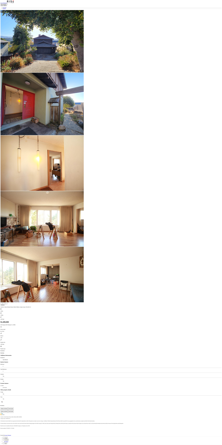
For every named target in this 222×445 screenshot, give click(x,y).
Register (5, 5)
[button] (111, 41)
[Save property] (4, 303)
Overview (4, 7)
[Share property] (6, 303)
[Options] (1, 303)
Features (4, 8)
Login (2, 5)
